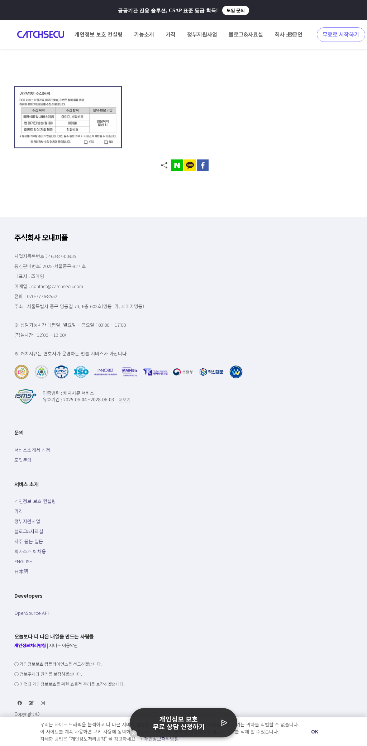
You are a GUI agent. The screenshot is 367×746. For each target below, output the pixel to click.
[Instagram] (43, 703)
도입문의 (23, 459)
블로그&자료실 (28, 531)
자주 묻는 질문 (28, 541)
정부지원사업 (27, 521)
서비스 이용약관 (63, 645)
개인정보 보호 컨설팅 (35, 501)
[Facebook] (19, 703)
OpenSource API (31, 612)
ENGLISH (23, 561)
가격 (18, 511)
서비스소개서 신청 (32, 449)
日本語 (21, 571)
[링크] (40, 34)
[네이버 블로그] (31, 703)
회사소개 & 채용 (30, 551)
